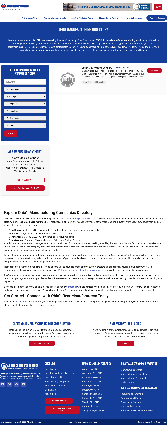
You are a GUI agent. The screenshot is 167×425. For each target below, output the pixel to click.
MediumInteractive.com (90, 422)
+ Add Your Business (156, 18)
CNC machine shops (67, 270)
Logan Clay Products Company (97, 67)
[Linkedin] (2, 384)
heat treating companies (92, 270)
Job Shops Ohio (74, 40)
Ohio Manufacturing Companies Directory (80, 218)
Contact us (71, 286)
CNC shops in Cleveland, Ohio (105, 43)
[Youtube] (23, 384)
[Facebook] (16, 384)
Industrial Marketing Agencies (83, 18)
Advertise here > (158, 7)
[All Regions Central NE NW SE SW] (25, 103)
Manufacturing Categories (109, 18)
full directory (22, 301)
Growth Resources (134, 18)
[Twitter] (9, 384)
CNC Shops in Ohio (29, 18)
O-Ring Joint (99, 82)
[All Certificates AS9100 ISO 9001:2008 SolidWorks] (25, 118)
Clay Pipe (87, 82)
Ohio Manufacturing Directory (55, 18)
